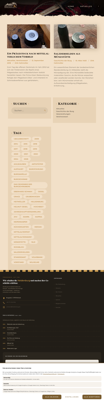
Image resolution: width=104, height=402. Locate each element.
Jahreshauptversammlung (27, 212)
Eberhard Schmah (23, 192)
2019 (35, 149)
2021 (26, 154)
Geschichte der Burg (63, 61)
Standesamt (20, 257)
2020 (16, 154)
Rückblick (19, 247)
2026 (26, 159)
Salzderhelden (22, 252)
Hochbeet (39, 207)
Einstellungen (72, 397)
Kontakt (58, 307)
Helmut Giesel (21, 207)
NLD (33, 242)
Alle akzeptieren (92, 397)
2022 (36, 154)
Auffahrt (18, 169)
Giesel (41, 192)
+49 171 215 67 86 (11, 302)
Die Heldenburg (60, 284)
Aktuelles (11, 60)
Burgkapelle (20, 174)
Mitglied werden (61, 303)
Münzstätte (20, 242)
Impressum (60, 374)
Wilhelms (34, 262)
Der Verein (59, 292)
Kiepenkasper (20, 222)
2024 (16, 159)
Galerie (58, 300)
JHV (15, 217)
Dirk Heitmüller (21, 63)
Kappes (38, 217)
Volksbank (37, 257)
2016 (35, 144)
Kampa (26, 217)
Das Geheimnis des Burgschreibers (23, 185)
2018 (25, 149)
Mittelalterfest (22, 232)
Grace (17, 197)
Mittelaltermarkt (23, 237)
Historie (58, 288)
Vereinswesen (22, 60)
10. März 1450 (81, 61)
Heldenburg (37, 202)
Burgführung (36, 169)
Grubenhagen (33, 197)
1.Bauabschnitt (21, 139)
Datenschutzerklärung (50, 374)
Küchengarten (21, 227)
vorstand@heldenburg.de (13, 307)
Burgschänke (20, 179)
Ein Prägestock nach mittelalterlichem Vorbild (28, 55)
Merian (38, 227)
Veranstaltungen (63, 114)
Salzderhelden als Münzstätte (67, 55)
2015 (25, 144)
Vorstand (19, 262)
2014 (16, 144)
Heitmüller (19, 202)
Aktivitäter (37, 164)
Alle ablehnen (52, 397)
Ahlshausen (20, 164)
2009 (36, 139)
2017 (16, 149)
